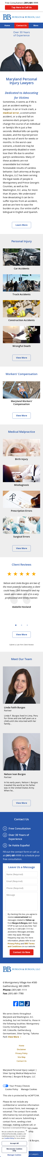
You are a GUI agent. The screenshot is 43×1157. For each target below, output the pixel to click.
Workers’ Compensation (21, 374)
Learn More (21, 225)
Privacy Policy (14, 943)
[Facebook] (15, 1003)
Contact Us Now (21, 952)
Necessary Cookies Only (14, 1150)
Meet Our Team (21, 659)
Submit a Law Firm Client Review (21, 645)
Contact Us (21, 25)
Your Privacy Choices (20, 1085)
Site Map (21, 1057)
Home (7, 25)
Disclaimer (21, 1049)
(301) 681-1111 (19, 989)
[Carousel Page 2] (21, 625)
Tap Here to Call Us (21, 7)
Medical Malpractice (21, 432)
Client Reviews (21, 564)
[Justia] (27, 1003)
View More (21, 357)
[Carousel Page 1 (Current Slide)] (16, 625)
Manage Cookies (29, 1089)
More (35, 25)
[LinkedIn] (21, 1003)
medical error (11, 112)
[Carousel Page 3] (27, 625)
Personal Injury (21, 241)
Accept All (14, 1143)
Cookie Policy (11, 1089)
